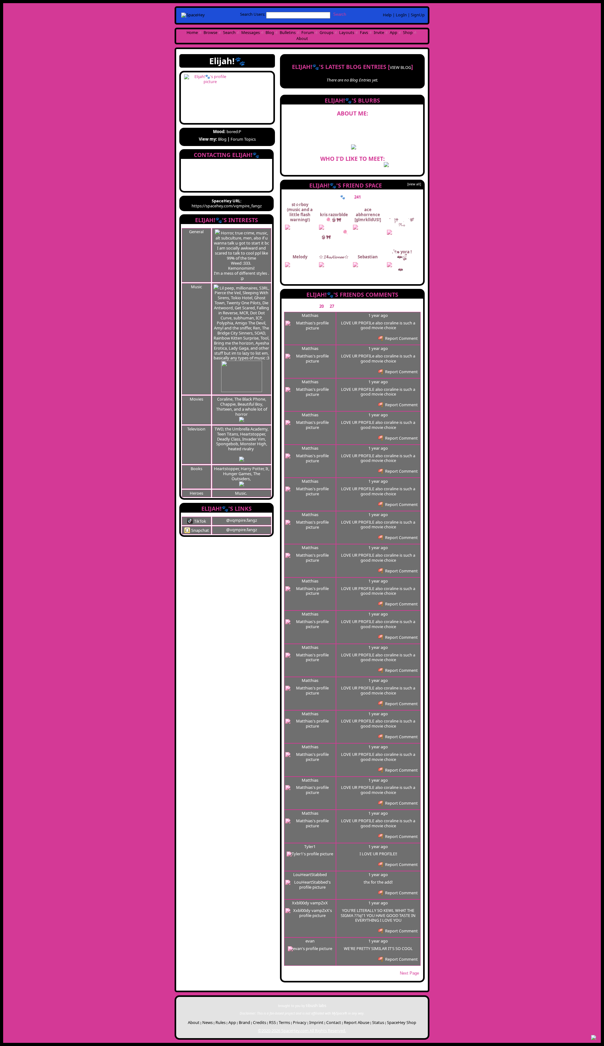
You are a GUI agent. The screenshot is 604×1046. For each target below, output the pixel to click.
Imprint (316, 1022)
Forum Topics (243, 139)
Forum (307, 32)
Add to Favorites (254, 164)
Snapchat (199, 530)
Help (387, 15)
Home (192, 32)
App (393, 32)
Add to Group (208, 186)
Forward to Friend (254, 171)
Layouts (346, 32)
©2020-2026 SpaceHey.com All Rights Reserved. (302, 1030)
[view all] (414, 184)
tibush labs (316, 1005)
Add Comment (391, 306)
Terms (284, 1022)
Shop (408, 32)
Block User (253, 179)
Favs (364, 32)
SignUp (418, 15)
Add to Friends (208, 164)
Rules (220, 1022)
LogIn (401, 15)
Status (378, 1022)
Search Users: (252, 14)
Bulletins (288, 32)
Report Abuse (356, 1022)
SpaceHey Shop (401, 1022)
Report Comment (401, 338)
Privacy (299, 1022)
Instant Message (208, 179)
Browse (210, 32)
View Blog (400, 67)
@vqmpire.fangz (241, 520)
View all (367, 306)
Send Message (208, 171)
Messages (250, 32)
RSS (272, 1022)
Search (339, 14)
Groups (326, 32)
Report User (254, 186)
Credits (259, 1022)
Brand (244, 1022)
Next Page (409, 973)
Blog (270, 32)
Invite (379, 32)
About (302, 38)
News (207, 1022)
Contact (333, 1022)
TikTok (199, 521)
